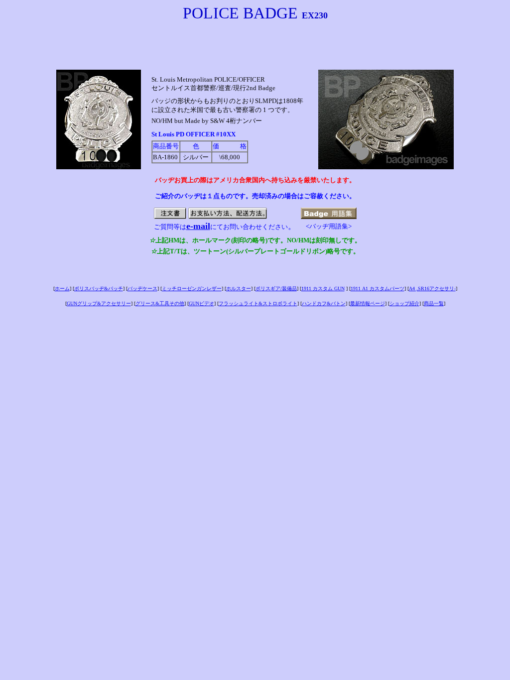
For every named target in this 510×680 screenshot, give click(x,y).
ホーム (62, 288)
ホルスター (238, 288)
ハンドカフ (324, 303)
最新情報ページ (367, 303)
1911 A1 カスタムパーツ (377, 288)
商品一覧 (434, 303)
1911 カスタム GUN (323, 288)
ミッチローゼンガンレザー (192, 288)
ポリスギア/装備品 (276, 288)
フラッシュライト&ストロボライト (258, 303)
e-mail (198, 226)
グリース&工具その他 (159, 303)
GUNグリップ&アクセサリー (99, 303)
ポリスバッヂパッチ (98, 288)
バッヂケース (142, 288)
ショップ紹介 (404, 303)
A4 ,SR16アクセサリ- (432, 288)
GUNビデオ (201, 303)
